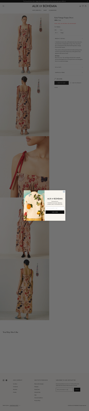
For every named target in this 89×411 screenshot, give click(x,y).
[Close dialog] (64, 192)
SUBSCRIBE (55, 212)
